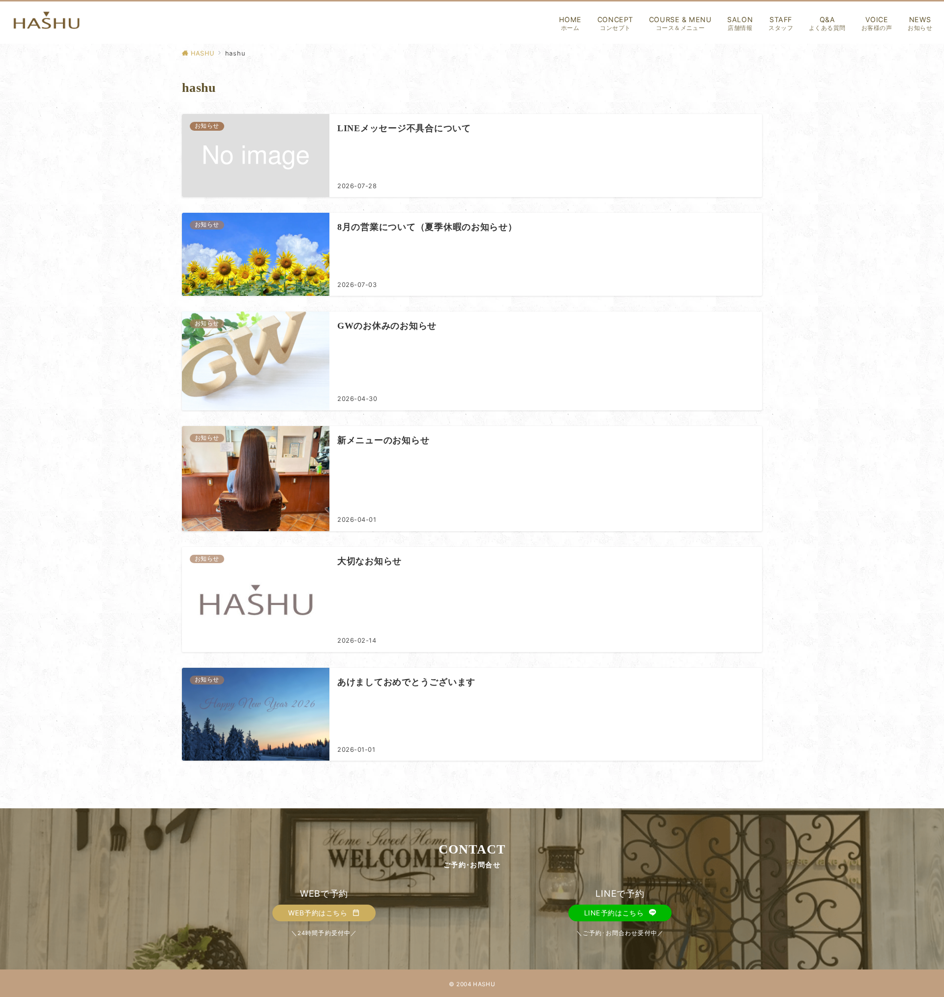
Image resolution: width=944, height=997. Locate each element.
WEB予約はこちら (319, 913)
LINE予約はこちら (615, 913)
